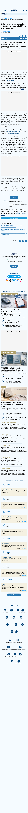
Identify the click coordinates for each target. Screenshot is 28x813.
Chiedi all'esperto (15, 594)
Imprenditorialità (6, 457)
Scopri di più (19, 13)
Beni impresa (4, 570)
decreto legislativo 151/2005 (15, 132)
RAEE (22, 89)
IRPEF (4, 387)
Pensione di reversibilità (7, 557)
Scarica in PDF (26, 38)
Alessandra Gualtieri (6, 31)
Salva (23, 38)
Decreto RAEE (10, 80)
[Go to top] (25, 809)
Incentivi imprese (6, 468)
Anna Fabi (24, 507)
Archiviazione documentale (10, 294)
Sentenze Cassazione (6, 516)
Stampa (21, 38)
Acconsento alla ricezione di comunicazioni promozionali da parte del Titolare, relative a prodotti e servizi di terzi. (18, 203)
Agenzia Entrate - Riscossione (9, 422)
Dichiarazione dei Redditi (9, 352)
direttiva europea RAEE (13, 133)
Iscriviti (14, 266)
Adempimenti (5, 434)
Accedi (25, 13)
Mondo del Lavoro (6, 445)
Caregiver (4, 530)
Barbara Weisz (23, 494)
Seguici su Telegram (14, 218)
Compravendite (5, 543)
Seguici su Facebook (15, 276)
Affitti (3, 503)
